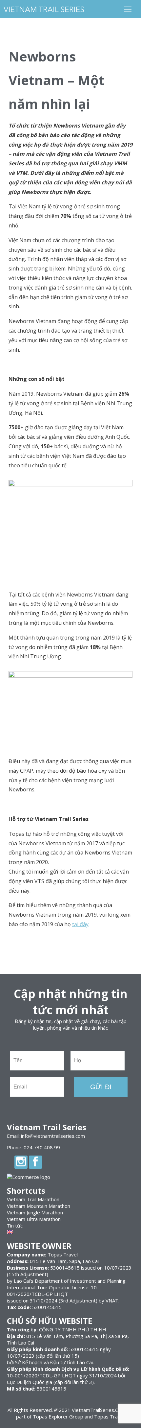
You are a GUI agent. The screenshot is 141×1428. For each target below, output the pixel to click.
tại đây (80, 924)
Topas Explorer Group (58, 1416)
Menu (127, 9)
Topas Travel (109, 1416)
